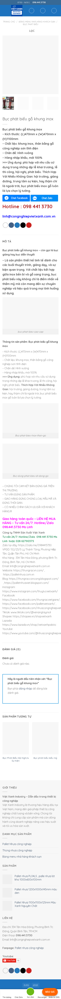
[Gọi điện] (30, 992)
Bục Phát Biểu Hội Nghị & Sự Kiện (16, 759)
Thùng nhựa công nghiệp (17, 850)
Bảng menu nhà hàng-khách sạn (37, 21)
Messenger (42, 997)
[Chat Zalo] (44, 198)
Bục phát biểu (30, 24)
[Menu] (4, 11)
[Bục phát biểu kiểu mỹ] (45, 738)
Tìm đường (7, 997)
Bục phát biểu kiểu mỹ (45, 757)
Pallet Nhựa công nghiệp (17, 844)
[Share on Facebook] (11, 225)
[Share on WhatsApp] (5, 225)
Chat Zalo (19, 997)
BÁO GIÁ (49, 991)
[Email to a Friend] (23, 225)
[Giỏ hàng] (54, 10)
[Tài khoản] (42, 10)
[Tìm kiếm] (31, 10)
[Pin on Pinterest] (29, 225)
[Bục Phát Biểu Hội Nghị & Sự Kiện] (15, 738)
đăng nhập (25, 688)
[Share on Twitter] (17, 225)
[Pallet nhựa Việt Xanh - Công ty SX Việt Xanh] (17, 10)
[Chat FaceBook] (16, 198)
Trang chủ (9, 21)
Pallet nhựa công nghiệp (29, 948)
